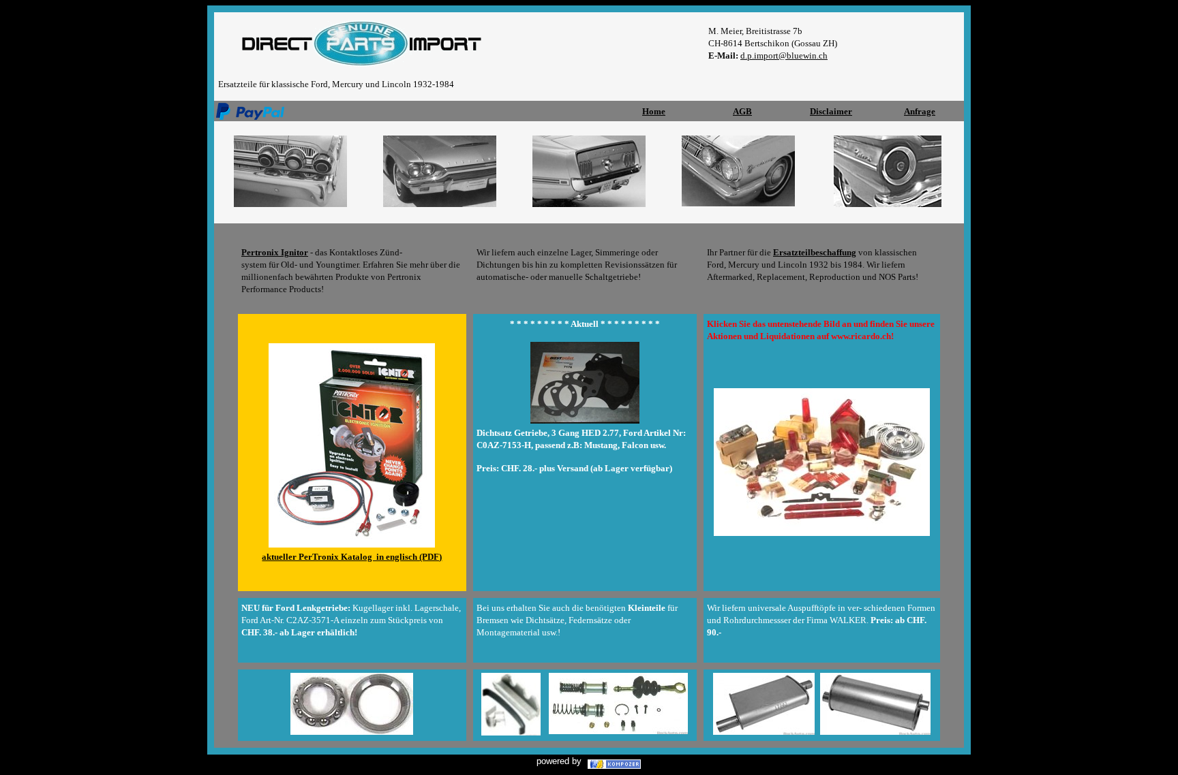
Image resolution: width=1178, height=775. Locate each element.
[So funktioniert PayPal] (250, 108)
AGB (742, 111)
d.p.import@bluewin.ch (784, 55)
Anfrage (919, 111)
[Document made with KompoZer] (614, 760)
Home (653, 111)
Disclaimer (831, 111)
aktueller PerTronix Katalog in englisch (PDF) (352, 557)
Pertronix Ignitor (274, 252)
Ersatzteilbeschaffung (814, 252)
